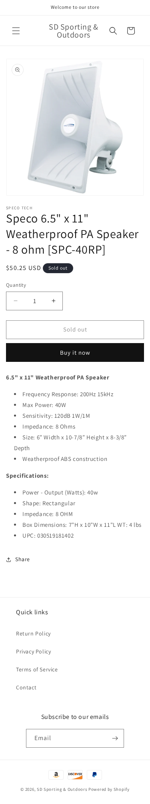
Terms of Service (37, 669)
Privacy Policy (33, 651)
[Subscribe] (115, 738)
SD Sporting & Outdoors (62, 789)
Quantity (16, 285)
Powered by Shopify (109, 789)
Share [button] (22, 559)
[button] (16, 31)
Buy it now (75, 352)
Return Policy (33, 633)
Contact (26, 687)
